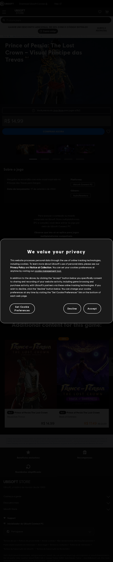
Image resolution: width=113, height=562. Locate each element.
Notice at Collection (40, 267)
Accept (92, 308)
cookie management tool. (48, 270)
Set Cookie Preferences (22, 308)
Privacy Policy (17, 267)
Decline (72, 308)
